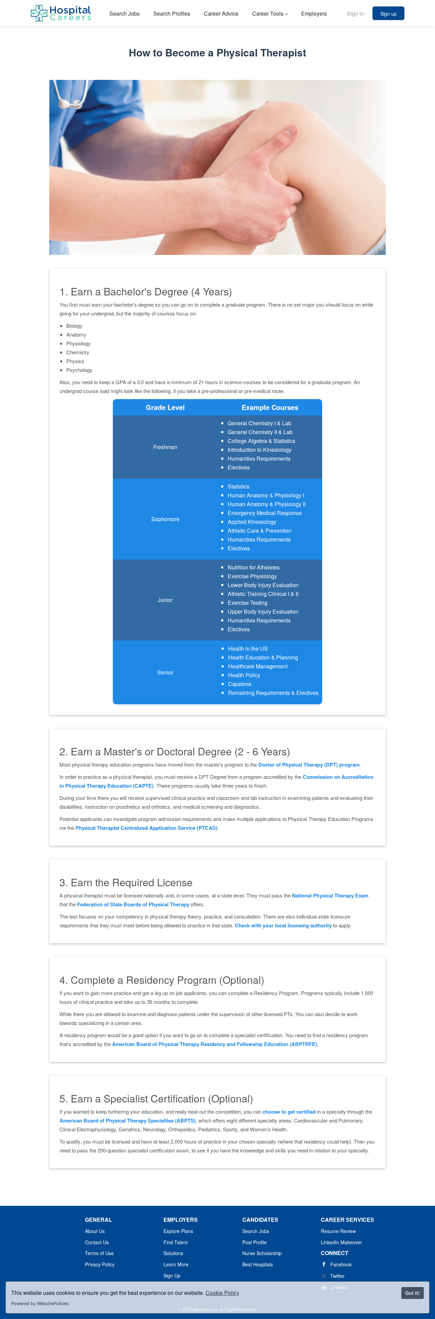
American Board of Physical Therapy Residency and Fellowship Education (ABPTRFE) (214, 1044)
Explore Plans (178, 1231)
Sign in (355, 13)
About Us (95, 1231)
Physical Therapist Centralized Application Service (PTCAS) (146, 828)
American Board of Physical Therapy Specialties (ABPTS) (127, 1120)
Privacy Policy (100, 1264)
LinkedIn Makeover (341, 1242)
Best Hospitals (257, 1264)
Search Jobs (255, 1231)
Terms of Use (99, 1253)
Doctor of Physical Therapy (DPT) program (309, 764)
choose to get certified (289, 1111)
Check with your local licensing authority (283, 925)
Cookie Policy (222, 1293)
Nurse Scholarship (262, 1253)
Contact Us (97, 1242)
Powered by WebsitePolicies (40, 1303)
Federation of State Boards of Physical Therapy (133, 904)
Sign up (388, 13)
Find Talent (175, 1242)
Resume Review (338, 1231)
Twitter (337, 1275)
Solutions (173, 1253)
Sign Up (171, 1275)
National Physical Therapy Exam (330, 895)
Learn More (176, 1264)
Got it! (412, 1292)
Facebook (341, 1264)
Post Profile (254, 1242)
